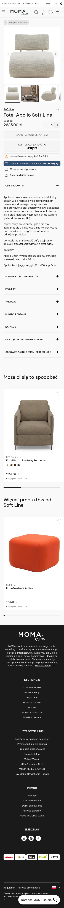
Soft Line (9, 109)
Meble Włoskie (32, 759)
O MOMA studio (32, 687)
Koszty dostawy (32, 800)
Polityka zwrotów (32, 810)
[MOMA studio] (19, 12)
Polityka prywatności (29, 887)
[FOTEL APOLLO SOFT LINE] (32, 56)
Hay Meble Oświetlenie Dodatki (32, 773)
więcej (54, 163)
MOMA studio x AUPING (32, 768)
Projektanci (32, 697)
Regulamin (9, 887)
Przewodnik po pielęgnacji (32, 743)
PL (59, 887)
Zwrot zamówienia (32, 805)
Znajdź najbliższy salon (22, 175)
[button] (55, 53)
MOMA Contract (32, 717)
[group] (34, 435)
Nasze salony (32, 692)
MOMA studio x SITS (32, 764)
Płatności (32, 795)
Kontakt (32, 707)
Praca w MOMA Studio (32, 815)
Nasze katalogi (32, 754)
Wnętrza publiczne (18, 22)
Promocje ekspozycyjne (32, 748)
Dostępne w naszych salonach (32, 739)
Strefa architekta (32, 702)
